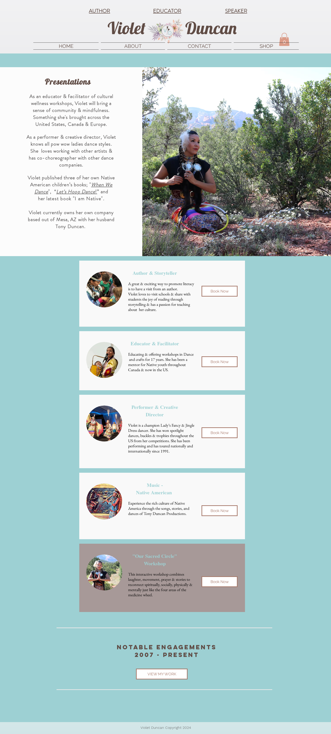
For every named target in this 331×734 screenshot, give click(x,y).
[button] (284, 39)
